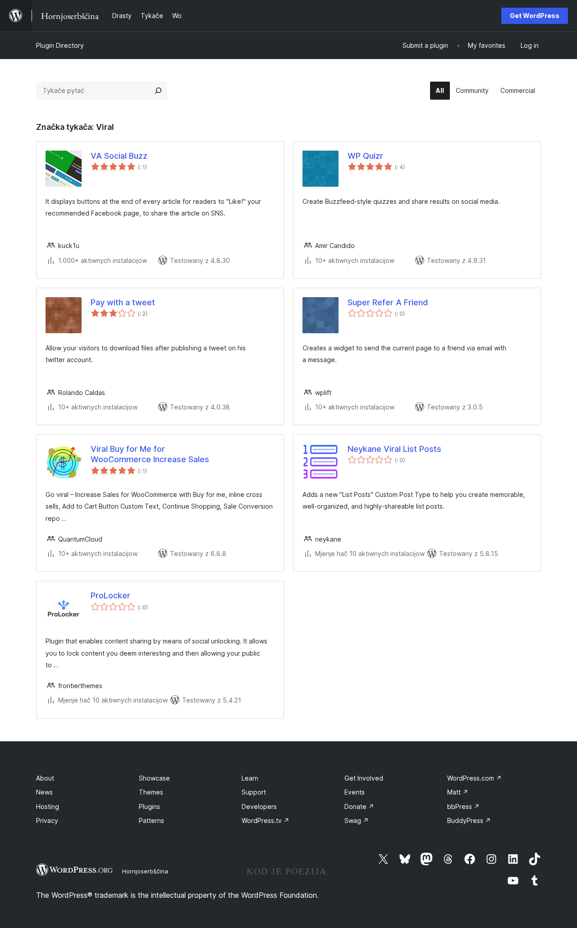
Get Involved (363, 778)
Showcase (154, 778)
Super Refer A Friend (388, 302)
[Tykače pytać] (158, 91)
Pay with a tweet (123, 302)
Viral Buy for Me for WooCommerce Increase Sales (150, 454)
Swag (356, 820)
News (44, 792)
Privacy (47, 820)
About (45, 778)
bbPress (463, 806)
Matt (457, 792)
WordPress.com (474, 778)
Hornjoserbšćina (145, 871)
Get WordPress (534, 15)
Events (354, 792)
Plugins (149, 806)
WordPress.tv (265, 820)
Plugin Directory (60, 45)
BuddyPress (469, 820)
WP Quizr (365, 156)
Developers (259, 806)
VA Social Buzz (119, 156)
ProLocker (110, 595)
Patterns (151, 820)
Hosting (47, 806)
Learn (250, 778)
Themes (151, 792)
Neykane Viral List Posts (394, 449)
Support (254, 792)
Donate (359, 806)
